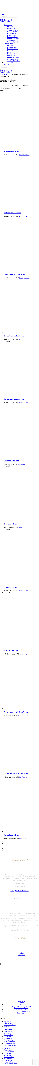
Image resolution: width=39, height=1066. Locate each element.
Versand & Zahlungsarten (21, 1006)
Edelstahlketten (10, 62)
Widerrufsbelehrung (21, 1008)
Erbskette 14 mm (11, 461)
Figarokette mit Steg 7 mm (16, 712)
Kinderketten (12, 32)
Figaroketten (12, 28)
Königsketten (12, 33)
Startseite (3, 74)
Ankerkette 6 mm (12, 151)
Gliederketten (12, 30)
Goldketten (8, 25)
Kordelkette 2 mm (12, 835)
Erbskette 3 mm (11, 587)
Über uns (7, 64)
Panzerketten (12, 37)
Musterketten (12, 35)
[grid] (0, 92)
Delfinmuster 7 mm (12, 213)
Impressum (21, 1013)
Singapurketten (13, 40)
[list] (2, 92)
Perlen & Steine (13, 38)
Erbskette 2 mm (11, 524)
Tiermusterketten (13, 42)
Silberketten (8, 44)
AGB (21, 1004)
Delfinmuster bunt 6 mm (14, 274)
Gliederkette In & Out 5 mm (16, 773)
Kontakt (21, 1003)
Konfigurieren (24, 155)
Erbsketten (11, 26)
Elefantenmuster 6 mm (14, 336)
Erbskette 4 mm (11, 650)
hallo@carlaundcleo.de (20, 891)
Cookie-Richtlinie (21, 1009)
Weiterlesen (23, 403)
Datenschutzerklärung (21, 1011)
